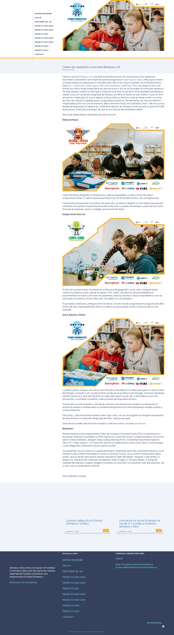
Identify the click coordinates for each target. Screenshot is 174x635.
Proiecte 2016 (41, 46)
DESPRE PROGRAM (43, 13)
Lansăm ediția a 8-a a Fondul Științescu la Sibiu (84, 522)
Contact (39, 54)
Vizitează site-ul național (23, 582)
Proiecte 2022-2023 (44, 30)
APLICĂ (38, 17)
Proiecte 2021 (41, 34)
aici (144, 423)
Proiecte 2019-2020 (44, 38)
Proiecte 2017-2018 (44, 42)
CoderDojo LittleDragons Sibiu (89, 85)
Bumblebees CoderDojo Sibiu (122, 85)
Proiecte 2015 (41, 50)
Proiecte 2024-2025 (44, 26)
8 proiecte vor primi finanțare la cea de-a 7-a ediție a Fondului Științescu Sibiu (139, 523)
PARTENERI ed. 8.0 (43, 21)
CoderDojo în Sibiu (132, 79)
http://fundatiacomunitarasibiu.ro (134, 564)
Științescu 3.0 (85, 76)
